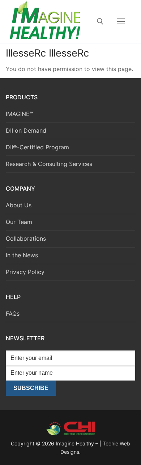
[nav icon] (120, 21)
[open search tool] (100, 21)
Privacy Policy (25, 271)
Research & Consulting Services (49, 163)
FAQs (13, 313)
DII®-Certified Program (37, 147)
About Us (18, 205)
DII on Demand (26, 130)
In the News (22, 255)
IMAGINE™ (19, 113)
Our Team (19, 221)
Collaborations (26, 238)
